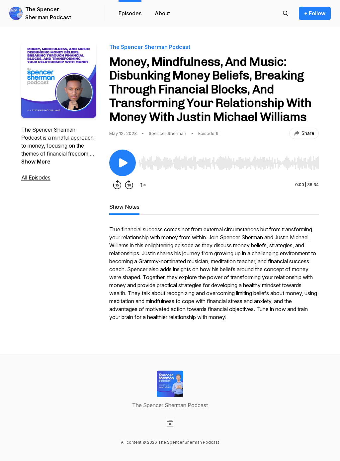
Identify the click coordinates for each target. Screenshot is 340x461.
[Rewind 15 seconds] (117, 184)
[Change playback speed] (143, 184)
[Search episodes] (285, 13)
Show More (35, 161)
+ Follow (314, 13)
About (162, 13)
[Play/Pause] (122, 163)
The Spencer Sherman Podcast (48, 13)
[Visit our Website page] (170, 423)
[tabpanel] (214, 276)
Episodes (130, 13)
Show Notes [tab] (124, 206)
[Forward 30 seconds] (129, 184)
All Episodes (35, 177)
